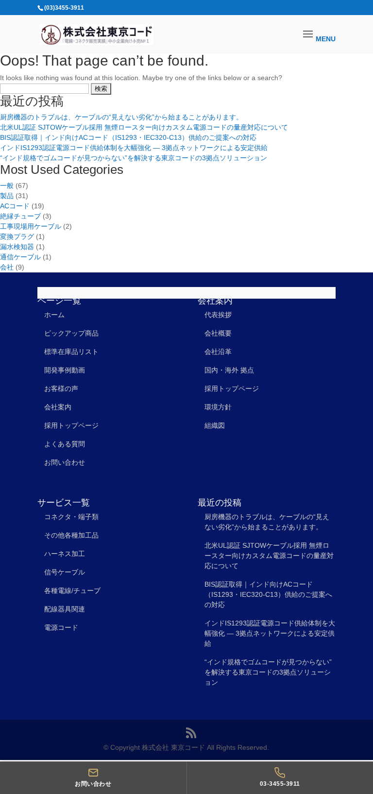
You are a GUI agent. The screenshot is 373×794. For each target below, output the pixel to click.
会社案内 (57, 407)
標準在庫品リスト (71, 351)
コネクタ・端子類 (71, 517)
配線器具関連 (64, 609)
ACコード (15, 206)
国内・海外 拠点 (229, 370)
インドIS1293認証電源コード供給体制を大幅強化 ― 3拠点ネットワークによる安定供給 (134, 148)
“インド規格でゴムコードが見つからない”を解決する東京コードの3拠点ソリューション (133, 158)
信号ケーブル (64, 572)
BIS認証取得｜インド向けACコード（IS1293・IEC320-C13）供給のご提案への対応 (128, 137)
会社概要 (218, 333)
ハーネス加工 (64, 553)
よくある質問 (64, 444)
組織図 (214, 425)
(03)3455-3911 (64, 7)
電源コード (61, 627)
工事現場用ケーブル (30, 226)
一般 (7, 185)
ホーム (54, 315)
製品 (7, 196)
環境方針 (218, 407)
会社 (7, 267)
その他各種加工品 (71, 535)
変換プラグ (17, 236)
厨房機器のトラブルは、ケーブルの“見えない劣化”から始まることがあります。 (121, 117)
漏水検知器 (17, 247)
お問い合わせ (64, 462)
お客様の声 (61, 388)
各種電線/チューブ (72, 590)
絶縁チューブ (20, 216)
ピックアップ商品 (71, 333)
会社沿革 (218, 351)
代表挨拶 (218, 315)
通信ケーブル (20, 257)
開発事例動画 (64, 370)
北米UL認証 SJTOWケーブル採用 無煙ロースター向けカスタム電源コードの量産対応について (144, 127)
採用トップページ (71, 425)
